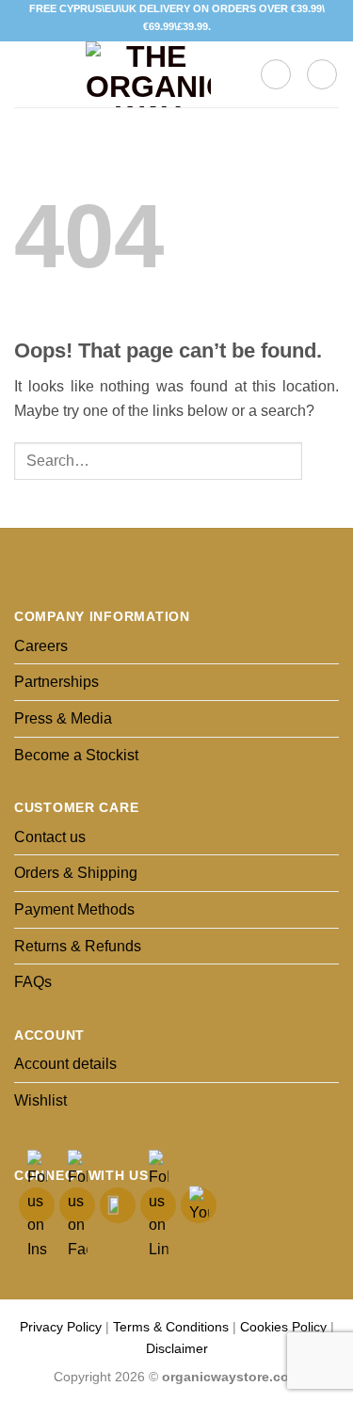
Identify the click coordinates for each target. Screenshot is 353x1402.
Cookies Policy (283, 1326)
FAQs (33, 982)
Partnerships (56, 682)
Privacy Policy (61, 1326)
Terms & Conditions (171, 1326)
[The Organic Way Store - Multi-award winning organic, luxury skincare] (148, 74)
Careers (41, 646)
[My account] (322, 74)
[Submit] (320, 461)
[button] (25, 75)
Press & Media (63, 718)
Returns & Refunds (77, 946)
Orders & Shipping (75, 873)
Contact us (50, 837)
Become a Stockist (76, 755)
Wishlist (40, 1100)
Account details (65, 1064)
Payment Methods (74, 909)
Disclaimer (177, 1348)
